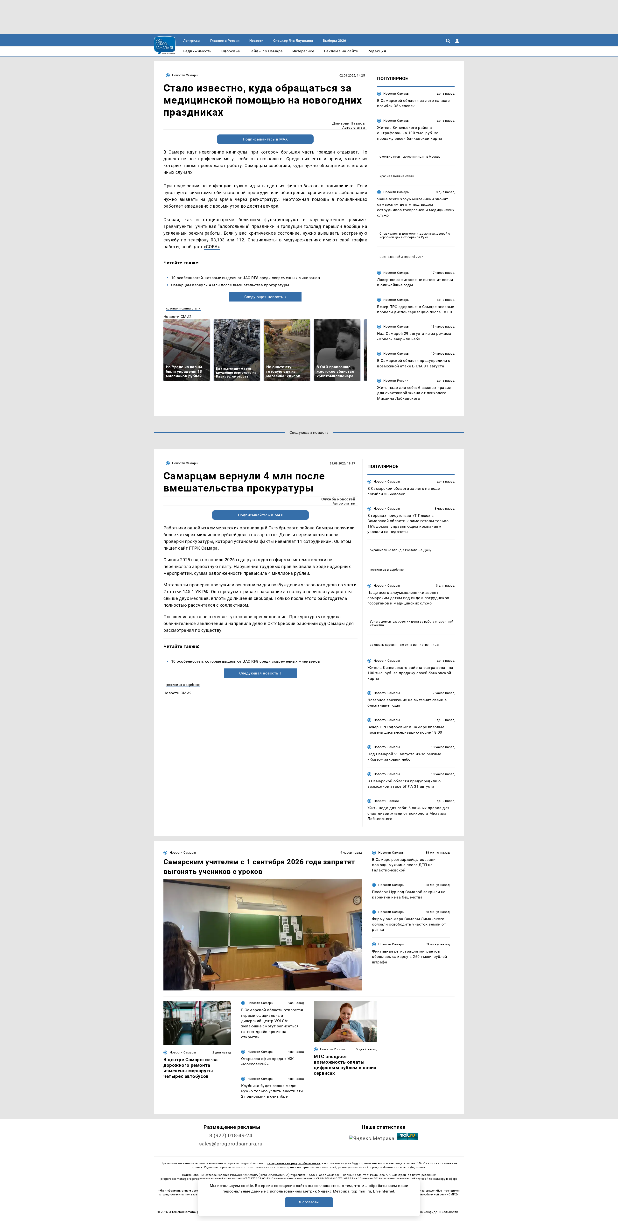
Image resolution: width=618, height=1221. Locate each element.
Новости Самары (185, 75)
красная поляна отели (183, 308)
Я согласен (309, 1202)
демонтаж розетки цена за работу (407, 621)
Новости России (395, 380)
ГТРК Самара (203, 548)
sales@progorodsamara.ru (230, 1144)
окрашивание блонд (386, 550)
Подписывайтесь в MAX (265, 139)
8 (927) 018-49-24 (231, 1135)
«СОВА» (212, 246)
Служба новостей (338, 499)
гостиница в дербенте (183, 685)
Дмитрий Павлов (348, 123)
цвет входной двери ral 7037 (401, 257)
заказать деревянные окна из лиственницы (404, 644)
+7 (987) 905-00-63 (256, 1178)
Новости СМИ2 (177, 316)
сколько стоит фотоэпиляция (402, 156)
